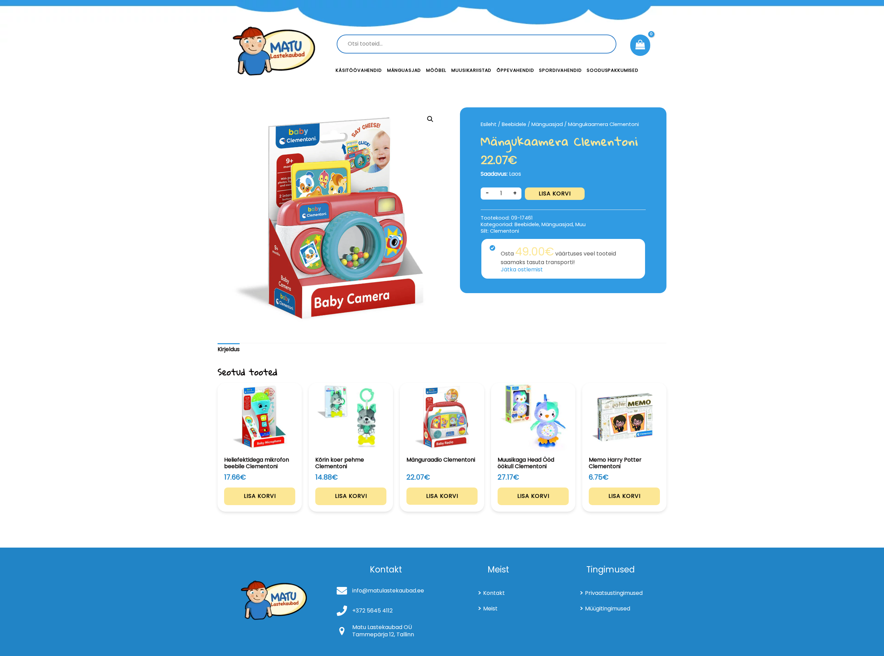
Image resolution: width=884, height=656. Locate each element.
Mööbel (436, 70)
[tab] (229, 349)
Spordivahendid (560, 70)
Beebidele (514, 124)
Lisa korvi (555, 193)
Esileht (489, 124)
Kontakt (494, 593)
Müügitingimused (607, 608)
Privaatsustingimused (614, 593)
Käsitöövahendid (359, 70)
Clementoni (504, 231)
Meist (490, 608)
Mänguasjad (404, 70)
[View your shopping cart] (640, 45)
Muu (580, 224)
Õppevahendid (515, 70)
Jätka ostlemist (522, 269)
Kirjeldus (229, 349)
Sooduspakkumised (612, 70)
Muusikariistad (471, 70)
